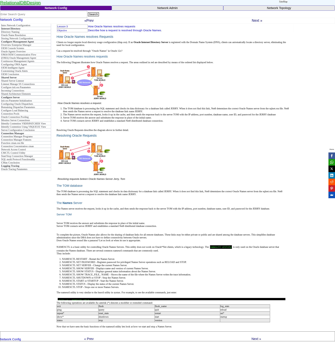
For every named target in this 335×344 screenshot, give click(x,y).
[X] (331, 169)
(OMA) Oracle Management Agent (18, 57)
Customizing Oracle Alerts (14, 71)
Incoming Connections (12, 90)
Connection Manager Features (16, 139)
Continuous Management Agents (17, 61)
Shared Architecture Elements (16, 93)
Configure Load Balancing (14, 110)
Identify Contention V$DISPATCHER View (23, 123)
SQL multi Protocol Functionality (18, 159)
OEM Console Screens (12, 48)
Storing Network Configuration (17, 38)
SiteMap (283, 1)
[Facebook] (331, 155)
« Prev (89, 339)
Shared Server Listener (12, 80)
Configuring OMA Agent (14, 64)
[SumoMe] (331, 195)
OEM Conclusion (10, 74)
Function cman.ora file (12, 143)
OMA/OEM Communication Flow (18, 54)
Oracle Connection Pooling (15, 117)
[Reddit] (331, 182)
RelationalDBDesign (20, 2)
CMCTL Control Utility (13, 152)
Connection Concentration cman (17, 146)
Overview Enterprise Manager (16, 45)
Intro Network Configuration (15, 25)
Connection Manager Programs (17, 136)
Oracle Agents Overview (13, 51)
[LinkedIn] (331, 175)
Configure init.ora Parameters (16, 87)
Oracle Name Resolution (13, 35)
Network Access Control (13, 149)
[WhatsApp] (331, 162)
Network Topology (279, 8)
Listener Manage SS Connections (18, 84)
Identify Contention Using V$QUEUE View (23, 126)
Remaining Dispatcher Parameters (18, 107)
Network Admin (167, 8)
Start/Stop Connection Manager (17, 156)
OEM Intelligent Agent (12, 67)
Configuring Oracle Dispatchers (17, 104)
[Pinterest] (331, 188)
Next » (257, 20)
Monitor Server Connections (15, 120)
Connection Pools (10, 113)
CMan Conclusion (10, 162)
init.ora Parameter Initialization (16, 100)
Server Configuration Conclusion (18, 130)
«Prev (89, 20)
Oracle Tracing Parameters (14, 169)
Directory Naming (10, 31)
